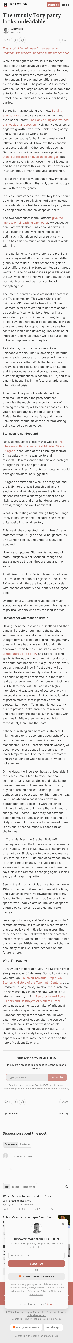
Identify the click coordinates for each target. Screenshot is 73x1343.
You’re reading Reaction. (17, 1200)
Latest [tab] (15, 1186)
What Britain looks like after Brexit (28, 1196)
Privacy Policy (27, 1287)
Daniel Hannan (25, 1205)
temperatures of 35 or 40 (20, 653)
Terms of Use (53, 1287)
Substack (20, 1335)
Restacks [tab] (25, 1144)
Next (62, 1113)
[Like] (6, 40)
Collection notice (52, 1318)
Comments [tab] (11, 1144)
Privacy (28, 1318)
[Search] (66, 1186)
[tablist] (17, 1144)
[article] (36, 1202)
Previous (13, 1113)
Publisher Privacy (56, 1312)
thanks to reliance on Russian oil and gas (31, 157)
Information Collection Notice (43, 1291)
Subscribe (53, 4)
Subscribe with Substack (39, 1276)
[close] (63, 1224)
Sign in (66, 4)
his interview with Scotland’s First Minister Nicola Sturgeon (33, 446)
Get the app (53, 1327)
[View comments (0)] (14, 40)
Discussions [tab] (28, 1186)
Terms (37, 1318)
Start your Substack (27, 1327)
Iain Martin (17, 29)
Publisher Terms (36, 1315)
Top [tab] (7, 1186)
